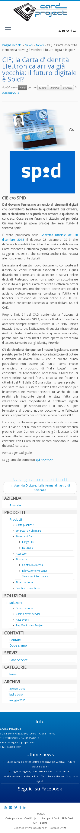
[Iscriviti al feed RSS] (60, 31)
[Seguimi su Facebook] (71, 31)
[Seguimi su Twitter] (68, 31)
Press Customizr (37, 827)
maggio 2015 (17, 700)
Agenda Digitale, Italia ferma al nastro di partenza (41, 771)
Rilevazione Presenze (35, 571)
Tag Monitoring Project (29, 625)
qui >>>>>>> (44, 460)
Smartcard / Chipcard (29, 530)
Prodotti (15, 519)
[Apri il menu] (8, 30)
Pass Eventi (22, 619)
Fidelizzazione (24, 582)
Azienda (15, 505)
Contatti (15, 640)
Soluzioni (15, 602)
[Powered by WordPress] (64, 827)
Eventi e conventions (28, 588)
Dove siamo (18, 645)
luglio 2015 (16, 694)
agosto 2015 (17, 689)
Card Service (18, 660)
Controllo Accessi (32, 565)
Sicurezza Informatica (35, 576)
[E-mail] (64, 31)
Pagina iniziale (12, 45)
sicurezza (67, 87)
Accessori (22, 553)
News (29, 45)
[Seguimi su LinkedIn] (75, 31)
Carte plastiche (25, 525)
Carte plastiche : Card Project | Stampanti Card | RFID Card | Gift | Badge (40, 820)
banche (42, 87)
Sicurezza (21, 559)
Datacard (27, 548)
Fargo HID (28, 542)
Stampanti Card (25, 536)
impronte (54, 87)
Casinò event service (28, 614)
